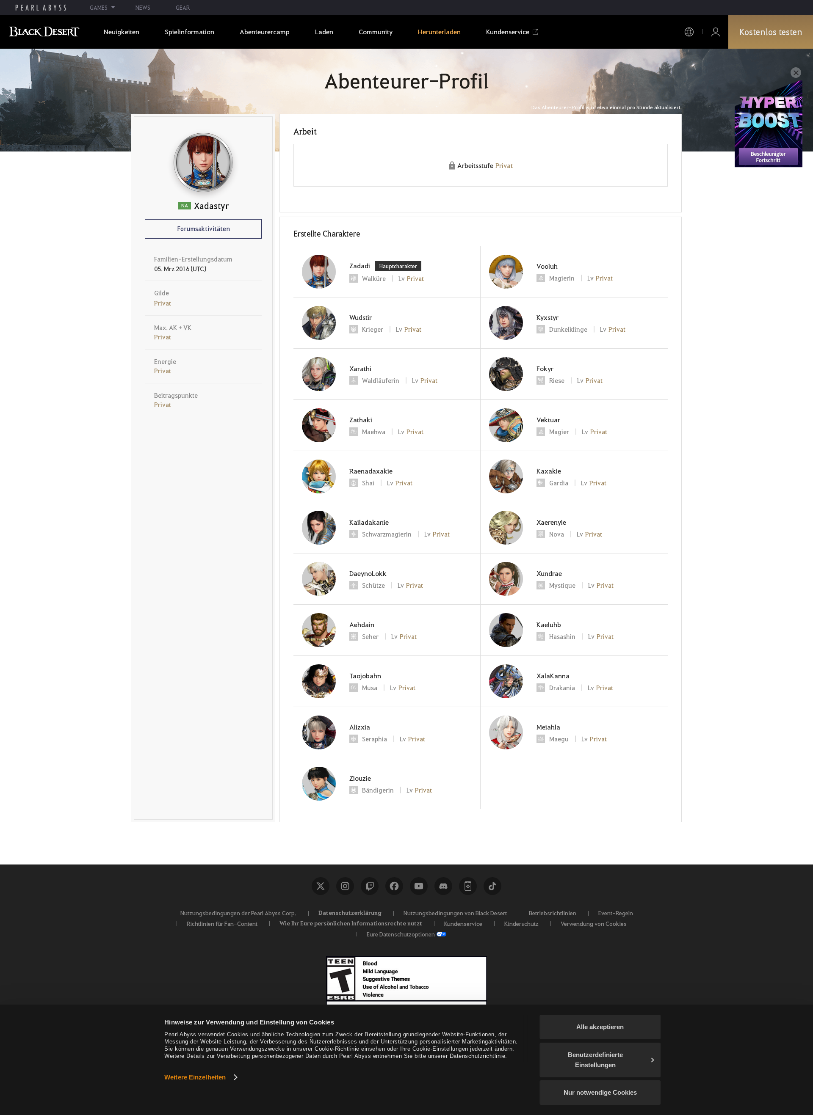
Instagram (345, 886)
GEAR (183, 7)
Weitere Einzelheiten (195, 1077)
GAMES (99, 7)
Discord (443, 886)
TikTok (492, 886)
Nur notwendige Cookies (600, 1092)
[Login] (715, 32)
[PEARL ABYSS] (41, 7)
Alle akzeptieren (600, 1026)
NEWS (143, 7)
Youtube (419, 886)
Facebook (394, 886)
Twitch (370, 886)
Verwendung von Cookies (594, 923)
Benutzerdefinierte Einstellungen (595, 1059)
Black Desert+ (468, 886)
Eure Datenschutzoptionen (401, 934)
